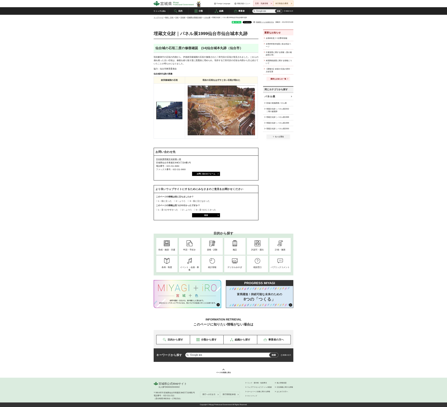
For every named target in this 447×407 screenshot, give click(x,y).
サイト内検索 (254, 11)
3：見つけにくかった (206, 210)
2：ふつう (181, 201)
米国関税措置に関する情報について (279, 62)
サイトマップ (252, 396)
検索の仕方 (289, 11)
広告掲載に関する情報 (285, 387)
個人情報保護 (281, 383)
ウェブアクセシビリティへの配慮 (259, 387)
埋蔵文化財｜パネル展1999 (277, 123)
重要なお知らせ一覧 (278, 79)
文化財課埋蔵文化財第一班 (168, 159)
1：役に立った (165, 201)
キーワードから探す (169, 355)
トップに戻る (161, 11)
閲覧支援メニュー (243, 3)
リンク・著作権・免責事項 (257, 383)
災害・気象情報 (261, 3)
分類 (201, 11)
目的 (180, 11)
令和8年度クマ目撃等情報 (276, 38)
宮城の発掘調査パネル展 (276, 103)
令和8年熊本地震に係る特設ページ (278, 45)
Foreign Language (223, 3)
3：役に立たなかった (200, 201)
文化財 (182, 17)
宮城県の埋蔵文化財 (194, 17)
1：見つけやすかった (168, 210)
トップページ (158, 17)
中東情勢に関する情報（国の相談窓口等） (279, 53)
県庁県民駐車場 (229, 394)
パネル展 (207, 17)
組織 (221, 11)
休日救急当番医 (281, 3)
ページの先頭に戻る (223, 372)
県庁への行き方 (208, 394)
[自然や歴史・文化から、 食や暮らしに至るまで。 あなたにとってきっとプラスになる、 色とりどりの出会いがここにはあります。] (187, 302)
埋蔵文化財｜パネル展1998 (277, 117)
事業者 (241, 11)
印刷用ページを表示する (265, 22)
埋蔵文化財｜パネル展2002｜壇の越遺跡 (277, 110)
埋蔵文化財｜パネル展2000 (277, 129)
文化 (177, 17)
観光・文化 (169, 17)
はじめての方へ (282, 391)
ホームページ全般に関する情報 (258, 391)
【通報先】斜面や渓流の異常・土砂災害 (279, 70)
